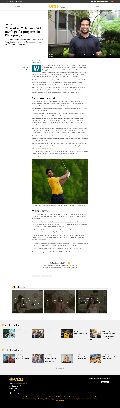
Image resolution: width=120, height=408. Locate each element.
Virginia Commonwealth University (22, 1)
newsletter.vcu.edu (61, 265)
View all (60, 368)
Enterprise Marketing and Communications (20, 385)
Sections (16, 7)
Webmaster (60, 405)
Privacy (47, 405)
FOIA (65, 405)
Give (112, 1)
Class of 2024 (36, 276)
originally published (47, 252)
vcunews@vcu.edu (14, 390)
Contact (43, 405)
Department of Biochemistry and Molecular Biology (48, 108)
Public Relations (13, 386)
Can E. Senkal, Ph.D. (53, 92)
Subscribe (105, 382)
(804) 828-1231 (13, 388)
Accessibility (53, 405)
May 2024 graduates (46, 276)
